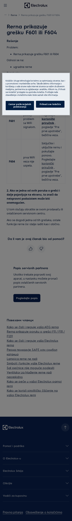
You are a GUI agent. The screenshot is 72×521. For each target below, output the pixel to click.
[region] (36, 94)
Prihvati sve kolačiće (50, 104)
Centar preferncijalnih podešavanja (20, 105)
